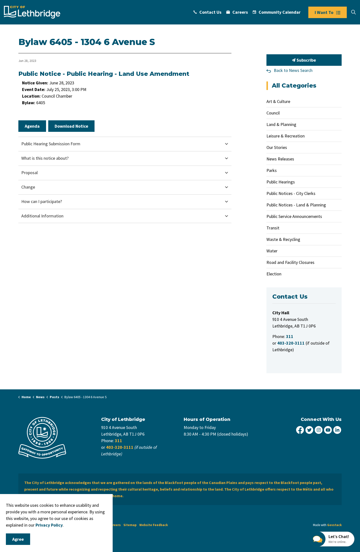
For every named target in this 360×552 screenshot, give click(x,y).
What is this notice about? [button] (45, 158)
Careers (240, 12)
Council (273, 113)
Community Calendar (279, 12)
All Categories (294, 85)
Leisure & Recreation (285, 136)
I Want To (324, 12)
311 (118, 440)
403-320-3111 (119, 447)
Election (273, 274)
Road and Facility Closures (290, 262)
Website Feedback (153, 525)
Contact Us (210, 12)
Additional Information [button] (42, 216)
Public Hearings (280, 182)
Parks (271, 170)
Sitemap (130, 525)
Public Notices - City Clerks (290, 193)
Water (271, 251)
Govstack (334, 525)
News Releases (280, 159)
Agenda (32, 126)
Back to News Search (293, 70)
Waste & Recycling (283, 239)
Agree (18, 539)
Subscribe (306, 60)
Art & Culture (278, 101)
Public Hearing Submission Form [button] (50, 143)
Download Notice (71, 126)
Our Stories (276, 147)
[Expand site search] (353, 12)
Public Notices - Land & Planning (296, 205)
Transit (272, 228)
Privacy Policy (49, 525)
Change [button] (28, 187)
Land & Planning (281, 124)
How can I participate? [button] (41, 201)
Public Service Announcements (294, 216)
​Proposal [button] (29, 172)
